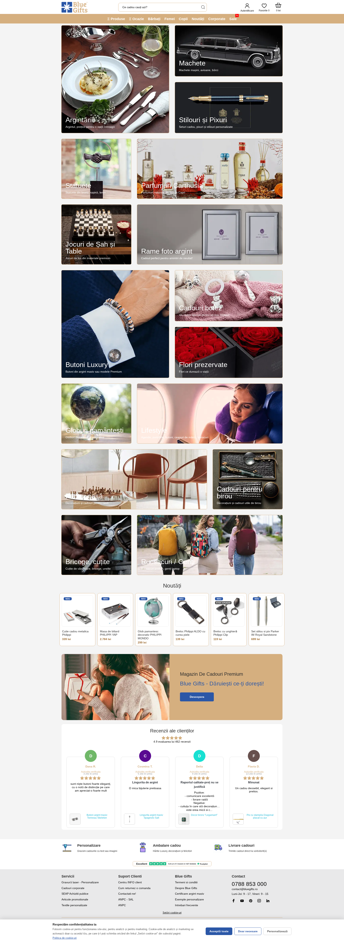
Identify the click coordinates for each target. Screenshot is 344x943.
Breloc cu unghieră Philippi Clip (225, 633)
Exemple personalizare (189, 899)
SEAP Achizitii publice (75, 893)
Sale (233, 17)
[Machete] (228, 50)
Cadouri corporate (73, 888)
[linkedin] (268, 900)
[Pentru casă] (134, 479)
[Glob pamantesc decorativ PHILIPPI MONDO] (153, 611)
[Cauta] (203, 7)
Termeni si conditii (186, 882)
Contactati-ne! (127, 893)
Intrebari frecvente (186, 905)
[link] (257, 891)
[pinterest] (251, 900)
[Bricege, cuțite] (96, 545)
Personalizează (277, 931)
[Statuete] (96, 169)
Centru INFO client (130, 882)
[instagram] (259, 900)
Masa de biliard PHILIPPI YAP (109, 633)
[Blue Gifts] (74, 7)
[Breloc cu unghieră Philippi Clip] (228, 611)
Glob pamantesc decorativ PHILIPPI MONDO (149, 635)
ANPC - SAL (126, 899)
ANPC (122, 905)
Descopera (197, 696)
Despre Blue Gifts (186, 888)
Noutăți (198, 19)
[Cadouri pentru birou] (247, 479)
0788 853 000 (249, 884)
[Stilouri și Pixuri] (228, 107)
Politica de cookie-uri (65, 937)
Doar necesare (248, 931)
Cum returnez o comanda (134, 888)
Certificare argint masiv (189, 893)
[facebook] (234, 900)
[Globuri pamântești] (96, 413)
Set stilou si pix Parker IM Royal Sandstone (265, 633)
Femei (169, 19)
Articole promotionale (75, 899)
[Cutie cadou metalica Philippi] (77, 611)
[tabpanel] (91, 789)
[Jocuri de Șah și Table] (96, 234)
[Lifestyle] (209, 413)
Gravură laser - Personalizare (80, 882)
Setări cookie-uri (172, 912)
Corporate (216, 19)
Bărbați (154, 19)
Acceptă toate (219, 931)
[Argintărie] (115, 79)
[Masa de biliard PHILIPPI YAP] (115, 611)
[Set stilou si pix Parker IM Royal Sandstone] (266, 611)
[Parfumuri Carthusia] (209, 169)
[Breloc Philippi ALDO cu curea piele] (191, 611)
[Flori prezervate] (228, 352)
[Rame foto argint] (209, 234)
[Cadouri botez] (228, 295)
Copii (183, 19)
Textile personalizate (74, 905)
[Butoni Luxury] (115, 324)
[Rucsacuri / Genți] (209, 545)
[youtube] (242, 901)
